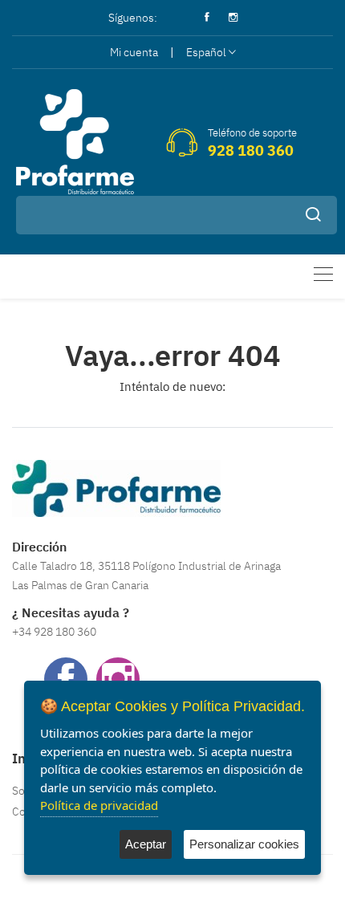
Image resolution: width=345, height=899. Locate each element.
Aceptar (145, 844)
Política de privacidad (99, 805)
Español (206, 52)
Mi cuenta (134, 52)
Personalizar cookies (244, 844)
